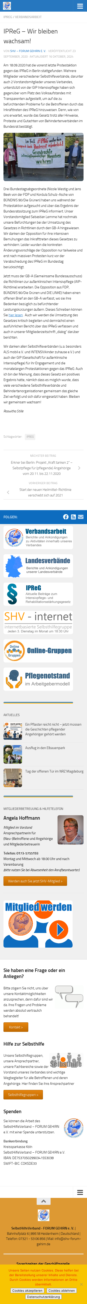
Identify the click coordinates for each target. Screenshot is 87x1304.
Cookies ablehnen (61, 1290)
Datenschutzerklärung (43, 1297)
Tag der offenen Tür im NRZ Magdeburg (54, 771)
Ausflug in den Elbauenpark (45, 748)
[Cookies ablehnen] (81, 1284)
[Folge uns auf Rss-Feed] (73, 517)
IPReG (7, 17)
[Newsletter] (81, 517)
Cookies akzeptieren (27, 1290)
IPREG (30, 436)
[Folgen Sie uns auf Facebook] (66, 517)
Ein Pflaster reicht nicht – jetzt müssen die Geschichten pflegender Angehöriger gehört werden (53, 729)
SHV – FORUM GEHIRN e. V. (28, 51)
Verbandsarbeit (28, 17)
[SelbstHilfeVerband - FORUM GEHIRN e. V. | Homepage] (8, 6)
